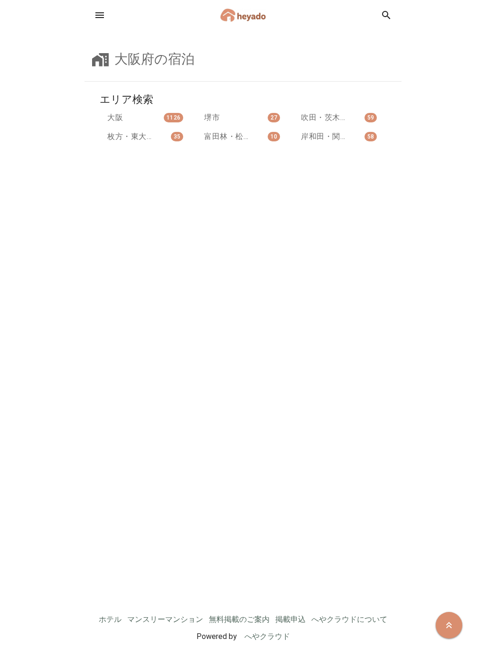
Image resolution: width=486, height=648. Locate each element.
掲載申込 (290, 619)
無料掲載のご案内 (239, 619)
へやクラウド (267, 636)
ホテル (110, 619)
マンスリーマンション (165, 619)
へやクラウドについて (349, 619)
